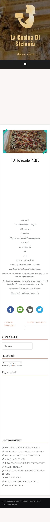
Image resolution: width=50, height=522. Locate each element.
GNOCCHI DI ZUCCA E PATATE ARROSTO (24, 451)
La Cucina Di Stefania (25, 40)
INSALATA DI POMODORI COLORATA (22, 447)
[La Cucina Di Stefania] (25, 18)
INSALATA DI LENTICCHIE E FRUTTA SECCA (25, 463)
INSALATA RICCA (13, 477)
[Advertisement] (25, 95)
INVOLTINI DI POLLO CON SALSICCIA (22, 455)
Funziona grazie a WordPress (14, 501)
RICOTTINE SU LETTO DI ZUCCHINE (22, 481)
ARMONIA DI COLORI (15, 459)
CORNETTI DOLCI (36, 322)
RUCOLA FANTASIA (14, 485)
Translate (19, 365)
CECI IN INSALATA (13, 467)
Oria (36, 501)
